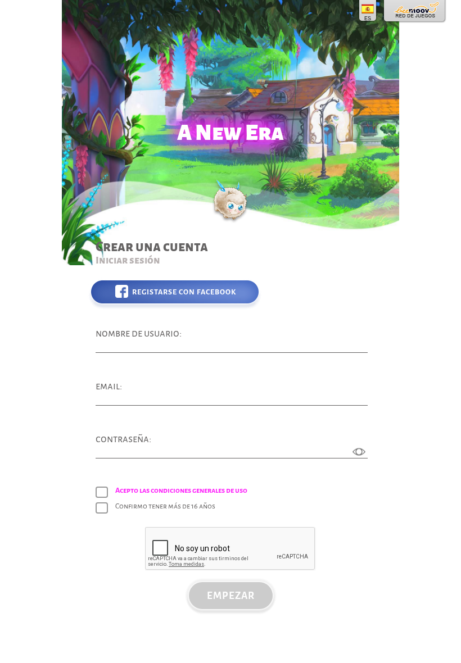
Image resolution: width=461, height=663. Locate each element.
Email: (109, 386)
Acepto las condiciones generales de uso (181, 490)
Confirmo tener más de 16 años (165, 506)
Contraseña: (123, 439)
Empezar (231, 596)
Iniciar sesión (128, 260)
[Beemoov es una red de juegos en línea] (415, 11)
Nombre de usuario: (139, 333)
